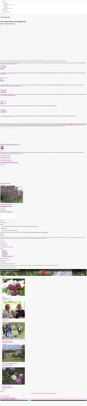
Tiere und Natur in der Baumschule (9, 4)
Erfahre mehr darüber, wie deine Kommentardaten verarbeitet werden (35, 232)
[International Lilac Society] (4, 260)
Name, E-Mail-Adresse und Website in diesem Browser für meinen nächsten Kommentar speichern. (19, 226)
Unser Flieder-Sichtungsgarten (8, 8)
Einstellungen (29, 400)
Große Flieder (16, 144)
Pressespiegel (6, 3)
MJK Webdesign (11, 399)
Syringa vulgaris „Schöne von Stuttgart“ (7, 72)
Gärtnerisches (6, 6)
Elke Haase (1, 150)
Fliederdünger (63, 123)
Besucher (5, 2)
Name (1, 220)
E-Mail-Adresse (3, 222)
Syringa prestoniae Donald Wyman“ (7, 116)
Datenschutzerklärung (7, 11)
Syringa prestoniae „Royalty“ (5, 105)
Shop (62, 62)
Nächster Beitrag (8, 155)
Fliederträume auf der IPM (5, 183)
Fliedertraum (9, 144)
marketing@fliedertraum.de (69, 124)
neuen (5, 60)
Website (1, 224)
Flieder (7, 144)
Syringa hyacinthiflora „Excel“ (6, 85)
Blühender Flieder (3, 144)
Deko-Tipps (5, 7)
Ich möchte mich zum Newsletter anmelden (9, 230)
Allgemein (3, 250)
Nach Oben (15, 399)
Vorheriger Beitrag (3, 155)
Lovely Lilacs (4, 5)
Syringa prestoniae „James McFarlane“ (7, 94)
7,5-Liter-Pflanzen (10, 60)
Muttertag (19, 144)
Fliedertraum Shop (4, 9)
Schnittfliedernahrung (72, 123)
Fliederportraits (4, 252)
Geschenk (12, 144)
